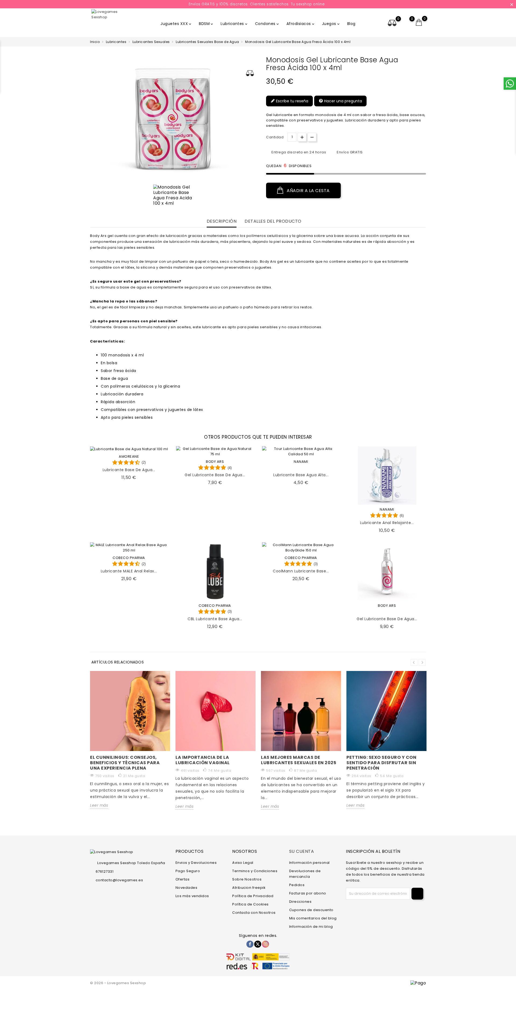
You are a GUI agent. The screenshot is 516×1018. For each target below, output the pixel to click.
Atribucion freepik (249, 887)
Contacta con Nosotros (254, 912)
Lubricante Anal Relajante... (387, 522)
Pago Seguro (187, 870)
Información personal (309, 862)
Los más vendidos (192, 895)
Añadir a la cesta (308, 190)
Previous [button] (414, 662)
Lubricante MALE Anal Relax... (129, 571)
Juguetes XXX (176, 23)
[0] (419, 22)
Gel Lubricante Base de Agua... (215, 475)
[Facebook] (249, 944)
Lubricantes (234, 23)
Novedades (186, 887)
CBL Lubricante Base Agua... (215, 619)
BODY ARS (215, 461)
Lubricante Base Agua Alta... (300, 475)
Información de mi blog (311, 926)
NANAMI (301, 461)
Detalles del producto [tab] (273, 221)
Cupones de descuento (311, 909)
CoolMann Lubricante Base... (301, 571)
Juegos (331, 23)
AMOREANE (129, 456)
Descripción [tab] (222, 221)
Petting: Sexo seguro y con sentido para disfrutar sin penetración (381, 762)
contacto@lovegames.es (119, 880)
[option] (173, 195)
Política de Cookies (250, 904)
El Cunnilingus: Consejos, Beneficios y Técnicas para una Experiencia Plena (125, 762)
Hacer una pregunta (342, 101)
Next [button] (422, 662)
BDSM (206, 23)
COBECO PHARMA (129, 557)
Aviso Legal (242, 862)
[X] (257, 944)
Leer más (99, 805)
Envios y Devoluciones (196, 862)
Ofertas (182, 879)
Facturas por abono (307, 893)
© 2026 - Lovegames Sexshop (118, 982)
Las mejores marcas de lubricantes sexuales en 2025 (298, 760)
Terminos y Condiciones (254, 870)
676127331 (104, 871)
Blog (351, 23)
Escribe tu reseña (291, 101)
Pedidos (297, 884)
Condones (267, 23)
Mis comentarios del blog (313, 918)
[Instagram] (265, 944)
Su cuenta (301, 851)
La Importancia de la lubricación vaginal (202, 760)
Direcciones (300, 901)
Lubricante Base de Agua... (129, 469)
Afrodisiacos (300, 23)
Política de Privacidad (252, 895)
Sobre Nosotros (246, 879)
